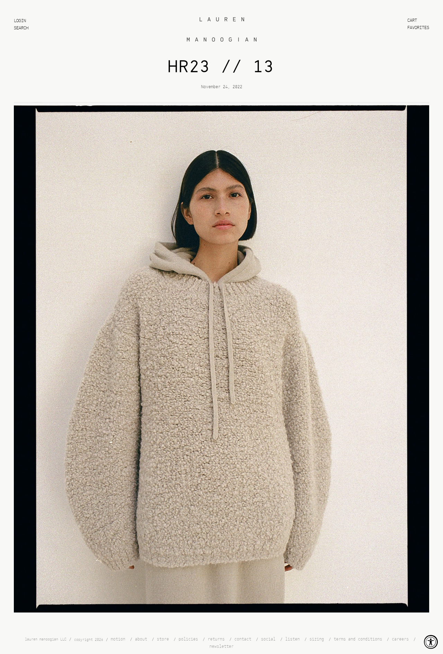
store (163, 639)
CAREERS (400, 639)
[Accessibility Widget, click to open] (431, 642)
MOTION (118, 639)
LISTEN (292, 639)
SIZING (316, 639)
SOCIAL (268, 639)
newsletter (221, 646)
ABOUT (141, 639)
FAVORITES (418, 28)
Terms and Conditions (358, 639)
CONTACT (242, 639)
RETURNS (216, 639)
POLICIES (188, 639)
